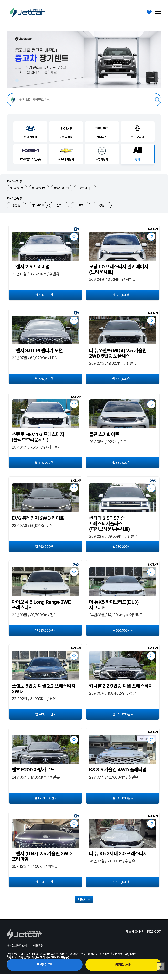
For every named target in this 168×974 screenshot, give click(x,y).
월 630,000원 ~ (45, 379)
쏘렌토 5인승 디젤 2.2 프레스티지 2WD (43, 688)
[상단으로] (161, 966)
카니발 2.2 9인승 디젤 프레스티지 (121, 686)
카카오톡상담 (123, 965)
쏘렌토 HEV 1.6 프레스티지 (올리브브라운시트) (38, 437)
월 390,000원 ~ (122, 295)
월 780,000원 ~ (122, 546)
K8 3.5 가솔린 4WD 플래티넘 (118, 769)
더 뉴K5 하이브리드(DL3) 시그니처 (114, 604)
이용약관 (38, 945)
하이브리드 (38, 205)
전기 (59, 205)
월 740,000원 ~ (45, 714)
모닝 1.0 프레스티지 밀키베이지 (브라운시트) (118, 269)
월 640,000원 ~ (122, 714)
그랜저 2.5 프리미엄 (31, 266)
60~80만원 (39, 188)
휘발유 (16, 205)
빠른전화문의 (45, 965)
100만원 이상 (85, 188)
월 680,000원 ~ (45, 295)
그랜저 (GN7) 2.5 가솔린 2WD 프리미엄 (42, 856)
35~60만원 (17, 188)
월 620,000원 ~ (122, 630)
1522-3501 (154, 931)
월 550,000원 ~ (122, 463)
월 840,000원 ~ (45, 463)
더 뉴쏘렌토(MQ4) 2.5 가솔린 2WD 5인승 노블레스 (118, 353)
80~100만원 (61, 188)
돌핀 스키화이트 (104, 434)
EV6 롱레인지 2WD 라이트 (38, 518)
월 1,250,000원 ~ (45, 798)
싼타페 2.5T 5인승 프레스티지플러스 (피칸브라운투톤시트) (109, 523)
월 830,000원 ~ (122, 379)
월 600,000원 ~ (122, 882)
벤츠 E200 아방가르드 (33, 769)
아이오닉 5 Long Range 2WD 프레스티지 (41, 604)
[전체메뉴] (158, 12)
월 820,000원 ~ (45, 630)
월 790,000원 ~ (45, 546)
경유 (101, 205)
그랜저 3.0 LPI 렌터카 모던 (37, 350)
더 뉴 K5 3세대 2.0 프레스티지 (118, 853)
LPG (80, 205)
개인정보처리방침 (17, 945)
